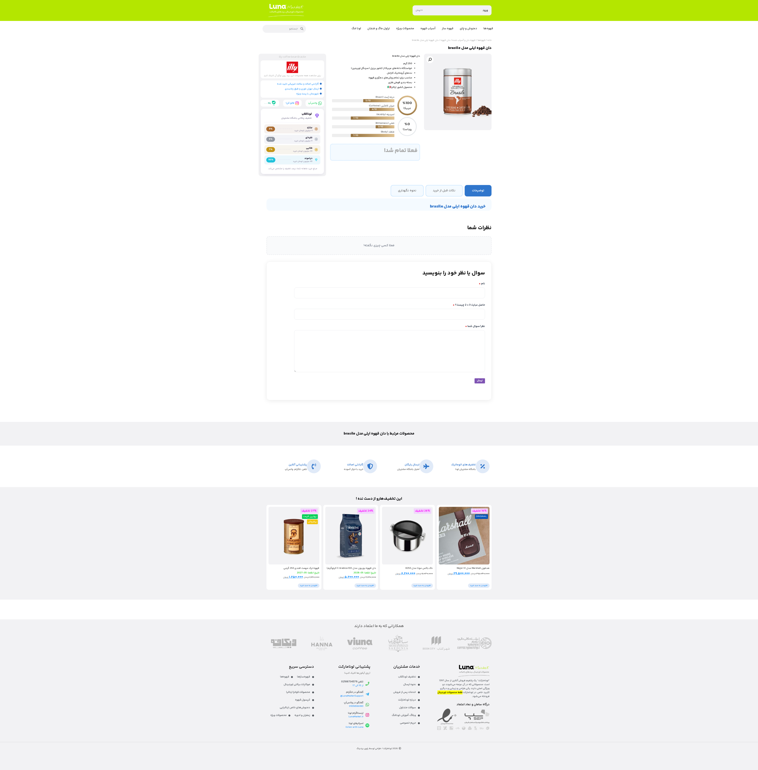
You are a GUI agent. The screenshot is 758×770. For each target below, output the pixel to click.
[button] (429, 59)
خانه (489, 40)
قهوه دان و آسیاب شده (464, 40)
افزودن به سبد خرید (479, 585)
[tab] (478, 190)
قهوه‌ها (481, 40)
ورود (485, 10)
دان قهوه (445, 40)
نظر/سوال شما (475, 326)
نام (482, 284)
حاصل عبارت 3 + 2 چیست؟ (469, 305)
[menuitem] (488, 29)
